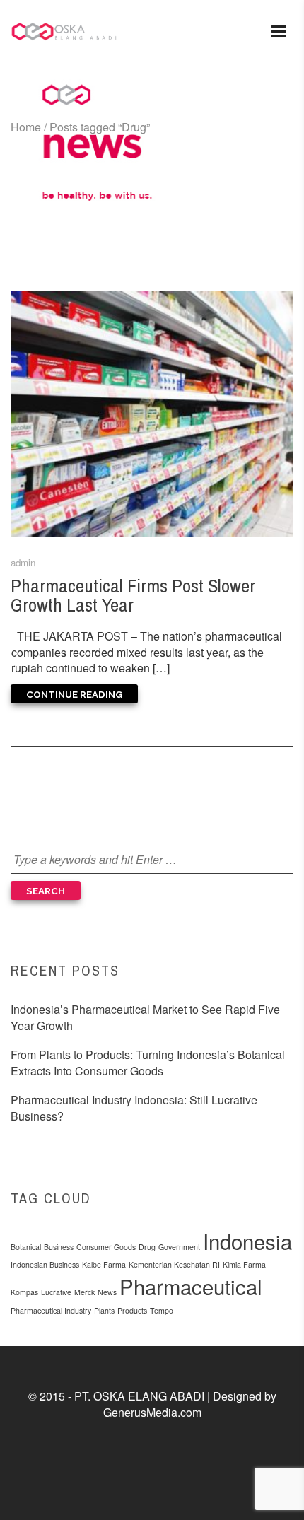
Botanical (26, 1246)
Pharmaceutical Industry (51, 1310)
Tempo (161, 1310)
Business (59, 1246)
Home (26, 127)
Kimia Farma (244, 1264)
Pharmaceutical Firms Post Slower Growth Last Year (133, 595)
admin (23, 562)
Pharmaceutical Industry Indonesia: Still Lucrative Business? (134, 1108)
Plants (104, 1310)
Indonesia (247, 1241)
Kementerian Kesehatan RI (174, 1264)
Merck (84, 1292)
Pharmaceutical (190, 1286)
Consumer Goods (106, 1246)
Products (132, 1310)
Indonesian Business (45, 1264)
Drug (147, 1246)
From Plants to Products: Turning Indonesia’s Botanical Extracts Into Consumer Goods (148, 1062)
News (107, 1292)
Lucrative (56, 1292)
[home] (64, 32)
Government (179, 1246)
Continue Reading (74, 694)
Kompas (24, 1292)
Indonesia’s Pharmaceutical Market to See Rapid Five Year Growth (145, 1017)
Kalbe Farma (104, 1264)
